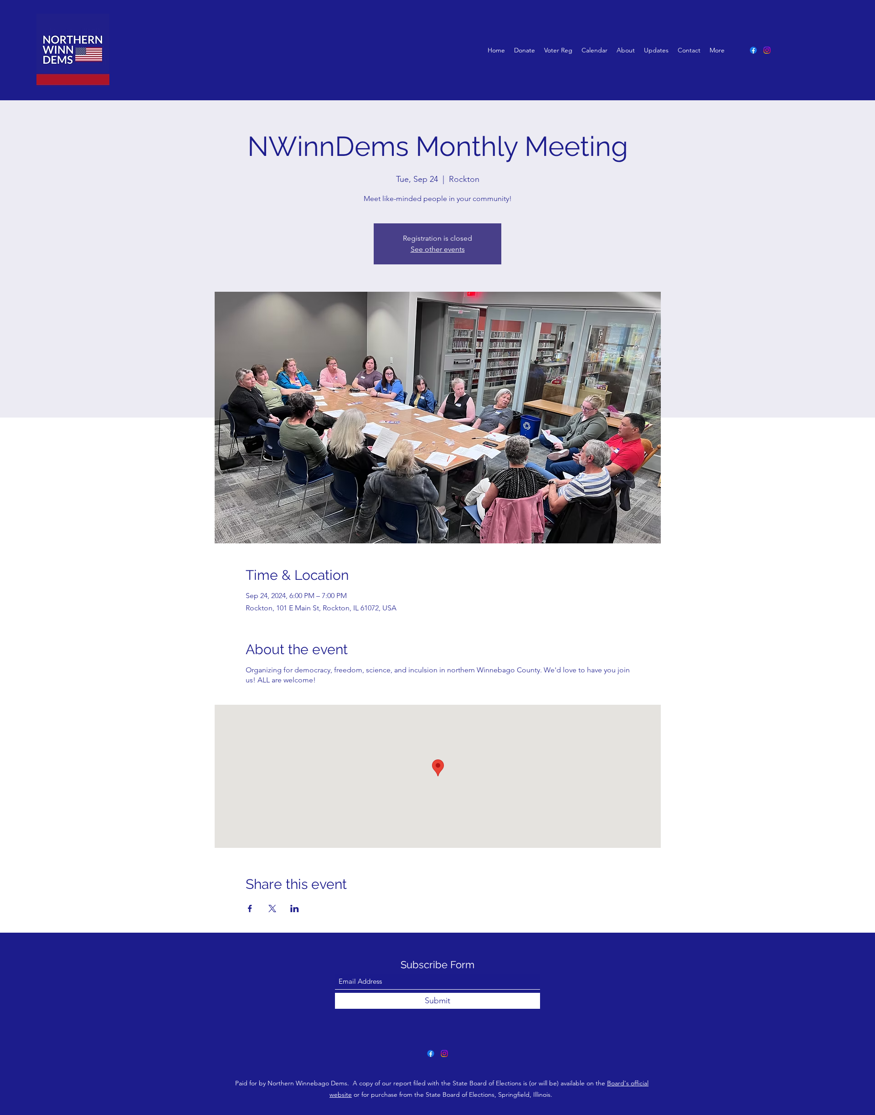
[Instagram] (767, 50)
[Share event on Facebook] (250, 908)
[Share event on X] (272, 908)
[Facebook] (753, 50)
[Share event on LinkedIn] (294, 908)
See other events (438, 249)
